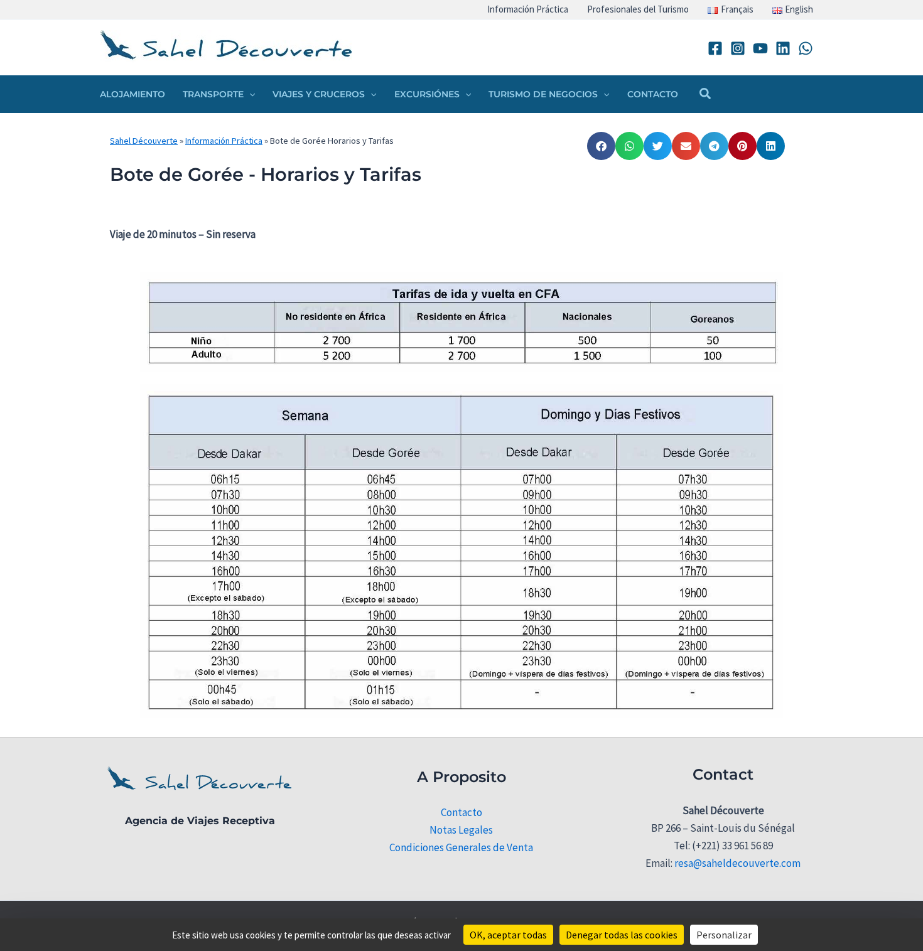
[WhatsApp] (805, 48)
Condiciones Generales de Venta (461, 847)
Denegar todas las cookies (621, 934)
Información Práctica (223, 140)
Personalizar (724, 934)
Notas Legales (461, 830)
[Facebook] (715, 48)
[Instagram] (737, 48)
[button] (249, 94)
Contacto (461, 812)
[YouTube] (760, 48)
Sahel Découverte (144, 140)
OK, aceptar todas (508, 934)
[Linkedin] (783, 48)
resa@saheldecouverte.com (737, 863)
